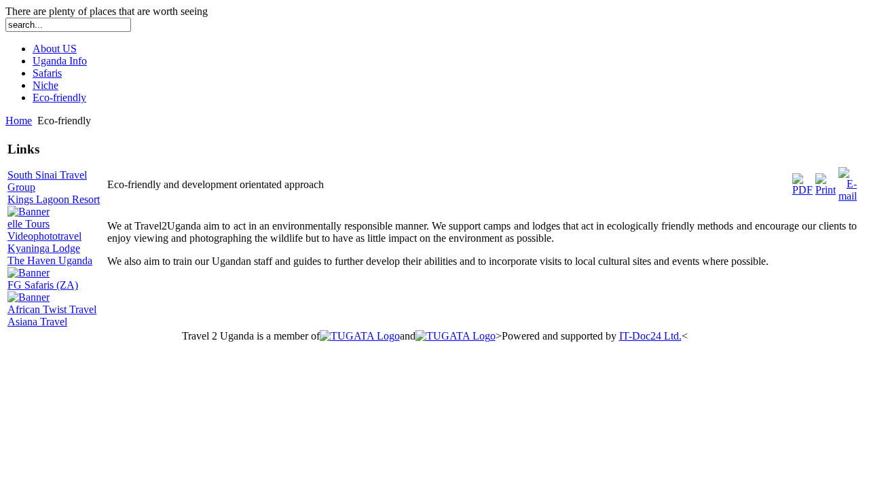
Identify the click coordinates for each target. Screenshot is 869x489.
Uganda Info (60, 61)
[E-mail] (847, 196)
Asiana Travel (37, 321)
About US (55, 48)
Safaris (47, 73)
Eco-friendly (59, 97)
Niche (45, 85)
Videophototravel (44, 236)
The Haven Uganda (49, 260)
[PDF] (802, 190)
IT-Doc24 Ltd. (650, 336)
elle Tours (28, 224)
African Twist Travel (51, 309)
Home (18, 120)
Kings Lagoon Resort (53, 199)
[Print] (825, 190)
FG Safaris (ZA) (42, 285)
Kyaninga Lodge (43, 248)
